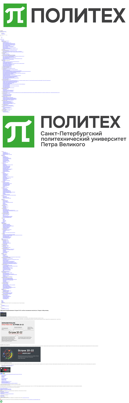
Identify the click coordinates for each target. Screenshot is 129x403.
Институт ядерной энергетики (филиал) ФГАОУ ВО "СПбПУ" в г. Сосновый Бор (12, 51)
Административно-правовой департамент (8, 62)
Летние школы (4, 280)
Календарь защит (5, 177)
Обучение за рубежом (5, 170)
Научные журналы (5, 243)
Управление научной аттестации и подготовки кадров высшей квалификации (12, 75)
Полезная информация (3, 374)
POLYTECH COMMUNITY (6, 185)
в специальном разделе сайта (25, 397)
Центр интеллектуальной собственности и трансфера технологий (10, 76)
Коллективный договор (5, 215)
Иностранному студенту (6, 168)
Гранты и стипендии (5, 282)
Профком (4, 193)
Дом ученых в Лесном (5, 256)
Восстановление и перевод (6, 236)
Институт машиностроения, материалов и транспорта (9, 44)
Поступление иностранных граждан (7, 158)
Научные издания (5, 179)
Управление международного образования (8, 90)
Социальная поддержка (5, 297)
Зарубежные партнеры (5, 284)
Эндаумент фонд (5, 196)
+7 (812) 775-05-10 (2, 396)
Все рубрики (3, 305)
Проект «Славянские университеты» (7, 286)
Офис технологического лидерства (7, 65)
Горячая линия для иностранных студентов (8, 164)
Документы (4, 275)
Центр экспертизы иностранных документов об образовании (10, 274)
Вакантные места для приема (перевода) (7, 235)
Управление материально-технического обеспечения (9, 68)
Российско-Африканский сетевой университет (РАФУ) (9, 287)
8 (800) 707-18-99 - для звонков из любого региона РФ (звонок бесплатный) (7, 393)
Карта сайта (20, 374)
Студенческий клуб (5, 255)
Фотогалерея (4, 220)
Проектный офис (5, 89)
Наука (2, 238)
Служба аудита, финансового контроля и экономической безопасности (11, 61)
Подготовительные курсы (6, 160)
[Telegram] (2, 373)
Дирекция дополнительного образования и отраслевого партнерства (11, 81)
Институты (3, 33)
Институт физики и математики (6, 45)
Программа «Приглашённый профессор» (7, 276)
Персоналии (4, 203)
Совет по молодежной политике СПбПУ (7, 292)
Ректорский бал (5, 258)
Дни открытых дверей (5, 159)
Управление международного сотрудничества (8, 91)
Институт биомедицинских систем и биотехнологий (9, 43)
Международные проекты (6, 285)
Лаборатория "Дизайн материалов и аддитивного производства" (10, 69)
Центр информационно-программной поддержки (8, 77)
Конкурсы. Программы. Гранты (5, 308)
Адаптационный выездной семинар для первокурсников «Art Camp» (11, 259)
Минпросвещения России (8, 389)
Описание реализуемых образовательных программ (9, 234)
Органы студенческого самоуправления (7, 293)
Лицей (3, 233)
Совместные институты (5, 228)
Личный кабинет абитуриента (6, 153)
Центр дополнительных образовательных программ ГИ (9, 57)
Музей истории (4, 254)
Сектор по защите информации (6, 107)
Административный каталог (6, 190)
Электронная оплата (5, 152)
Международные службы (6, 273)
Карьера (4, 186)
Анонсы (4, 219)
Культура (3, 253)
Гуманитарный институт (6, 42)
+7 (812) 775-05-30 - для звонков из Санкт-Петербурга (4, 392)
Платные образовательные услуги (7, 169)
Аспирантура (4, 173)
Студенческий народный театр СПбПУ (7, 265)
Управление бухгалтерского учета (7, 95)
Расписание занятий (5, 174)
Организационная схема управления (7, 229)
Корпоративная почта (5, 189)
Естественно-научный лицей (6, 54)
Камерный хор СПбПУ (5, 266)
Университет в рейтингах (6, 212)
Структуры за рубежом (5, 283)
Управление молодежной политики (7, 66)
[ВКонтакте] (1, 373)
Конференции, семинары (6, 245)
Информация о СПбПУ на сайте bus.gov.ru (6, 381)
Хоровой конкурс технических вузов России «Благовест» (9, 262)
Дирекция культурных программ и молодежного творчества (10, 82)
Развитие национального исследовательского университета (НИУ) (10, 210)
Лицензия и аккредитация (6, 214)
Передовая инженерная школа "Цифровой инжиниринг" (9, 47)
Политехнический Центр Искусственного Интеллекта (9, 74)
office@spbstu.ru (2, 391)
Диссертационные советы (6, 251)
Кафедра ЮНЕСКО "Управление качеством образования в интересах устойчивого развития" (13, 63)
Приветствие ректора (5, 200)
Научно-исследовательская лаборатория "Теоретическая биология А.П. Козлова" (12, 70)
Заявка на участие (4, 366)
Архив (2, 301)
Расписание (4, 163)
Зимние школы (4, 281)
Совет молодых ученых (5, 246)
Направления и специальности (6, 224)
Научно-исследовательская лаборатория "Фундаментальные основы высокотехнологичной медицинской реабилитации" (17, 71)
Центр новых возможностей (6, 86)
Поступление (4, 156)
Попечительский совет (5, 111)
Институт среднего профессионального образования (9, 232)
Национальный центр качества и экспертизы (8, 73)
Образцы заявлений (5, 252)
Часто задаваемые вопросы (5, 378)
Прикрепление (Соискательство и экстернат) (8, 249)
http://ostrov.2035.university (9, 365)
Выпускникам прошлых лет (6, 182)
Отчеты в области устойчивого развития (7, 216)
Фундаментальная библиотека (6, 84)
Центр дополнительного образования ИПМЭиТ (8, 56)
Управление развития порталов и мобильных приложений (9, 99)
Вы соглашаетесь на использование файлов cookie (34, 399)
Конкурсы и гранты (4, 379)
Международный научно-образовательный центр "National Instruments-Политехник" (12, 58)
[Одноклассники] (3, 373)
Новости (4, 218)
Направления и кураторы (6, 291)
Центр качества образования (6, 85)
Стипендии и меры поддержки (6, 166)
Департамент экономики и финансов (7, 94)
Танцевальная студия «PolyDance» (7, 269)
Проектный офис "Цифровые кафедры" (7, 83)
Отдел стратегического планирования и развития (8, 64)
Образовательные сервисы (6, 290)
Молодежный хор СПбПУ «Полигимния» (8, 267)
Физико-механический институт (6, 48)
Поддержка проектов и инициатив (7, 296)
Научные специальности (6, 178)
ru (0, 35)
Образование (3, 222)
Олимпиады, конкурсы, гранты (6, 226)
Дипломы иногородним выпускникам (7, 183)
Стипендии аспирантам (5, 175)
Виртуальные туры (5, 204)
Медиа (2, 300)
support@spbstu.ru (2, 395)
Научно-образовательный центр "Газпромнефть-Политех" (9, 72)
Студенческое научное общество (6, 247)
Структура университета (6, 201)
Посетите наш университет (6, 288)
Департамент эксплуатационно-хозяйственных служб (9, 103)
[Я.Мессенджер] (4, 373)
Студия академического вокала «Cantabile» (8, 268)
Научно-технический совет (6, 242)
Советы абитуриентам (5, 162)
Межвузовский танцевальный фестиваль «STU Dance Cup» (10, 263)
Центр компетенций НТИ (6, 209)
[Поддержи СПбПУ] (1, 402)
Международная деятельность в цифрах (7, 272)
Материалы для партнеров (6, 197)
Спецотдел (4, 108)
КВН (3, 270)
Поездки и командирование (6, 295)
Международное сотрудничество (5, 271)
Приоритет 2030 (2, 39)
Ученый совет (4, 206)
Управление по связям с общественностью (8, 105)
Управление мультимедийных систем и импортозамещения (10, 98)
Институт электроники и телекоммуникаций (8, 46)
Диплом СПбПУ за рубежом (6, 184)
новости (4, 221)
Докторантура (4, 176)
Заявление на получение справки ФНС (7, 154)
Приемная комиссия (4, 375)
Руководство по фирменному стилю (7, 192)
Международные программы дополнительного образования (10, 279)
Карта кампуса (17, 374)
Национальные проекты (5, 240)
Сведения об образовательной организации (8, 202)
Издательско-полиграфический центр (7, 67)
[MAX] (0, 373)
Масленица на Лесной (5, 260)
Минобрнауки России (2, 389)
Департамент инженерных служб (7, 101)
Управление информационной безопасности (8, 97)
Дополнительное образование (6, 227)
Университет (3, 199)
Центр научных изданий (6, 78)
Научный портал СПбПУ (5, 239)
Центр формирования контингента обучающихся (8, 87)
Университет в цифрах (5, 211)
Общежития (4, 161)
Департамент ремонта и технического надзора (8, 102)
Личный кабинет (5, 165)
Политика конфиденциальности (4, 388)
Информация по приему (5, 157)
